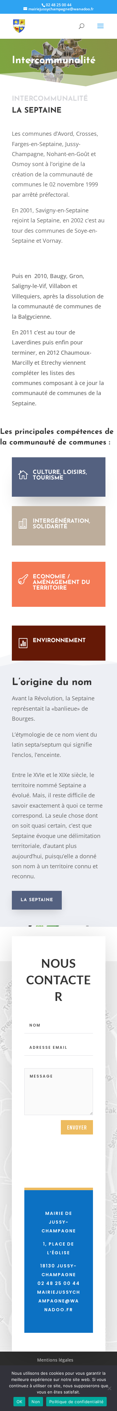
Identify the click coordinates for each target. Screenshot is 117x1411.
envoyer (77, 1127)
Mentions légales (55, 1360)
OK (19, 1401)
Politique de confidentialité (76, 1401)
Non (36, 1401)
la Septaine (37, 900)
